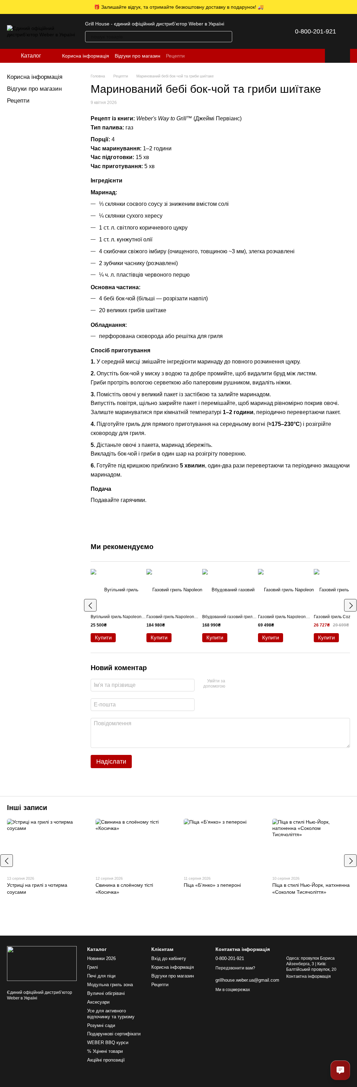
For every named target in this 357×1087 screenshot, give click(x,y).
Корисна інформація (85, 56)
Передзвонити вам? (235, 968)
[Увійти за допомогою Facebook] (233, 684)
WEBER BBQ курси (107, 1042)
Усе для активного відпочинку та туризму (111, 1013)
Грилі (92, 967)
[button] (351, 7)
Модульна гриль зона (110, 984)
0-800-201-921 (315, 31)
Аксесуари (98, 1002)
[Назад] (90, 605)
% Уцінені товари (105, 1051)
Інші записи (27, 807)
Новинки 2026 (101, 958)
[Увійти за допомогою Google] (244, 684)
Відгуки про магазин (137, 56)
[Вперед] (350, 605)
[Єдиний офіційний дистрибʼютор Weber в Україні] (42, 963)
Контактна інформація (308, 976)
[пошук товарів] (226, 36)
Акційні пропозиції (106, 1060)
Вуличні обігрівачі (106, 993)
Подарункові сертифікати (113, 1033)
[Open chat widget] (340, 1070)
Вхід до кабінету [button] (168, 958)
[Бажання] (264, 31)
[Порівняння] (246, 31)
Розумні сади (101, 1025)
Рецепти (175, 56)
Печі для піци (101, 976)
